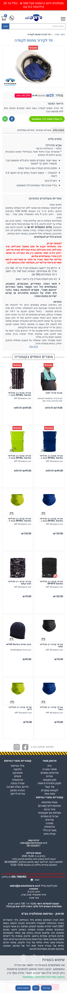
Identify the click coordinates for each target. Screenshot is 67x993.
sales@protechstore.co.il (25, 886)
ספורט (49, 823)
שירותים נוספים (50, 773)
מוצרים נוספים (43, 130)
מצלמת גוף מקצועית (49, 813)
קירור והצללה (56, 34)
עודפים (49, 819)
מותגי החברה (49, 769)
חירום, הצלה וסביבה (18, 787)
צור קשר (49, 787)
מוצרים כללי (49, 830)
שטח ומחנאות (49, 802)
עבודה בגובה (17, 783)
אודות (49, 776)
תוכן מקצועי (49, 780)
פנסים (17, 776)
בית (63, 34)
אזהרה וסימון (17, 790)
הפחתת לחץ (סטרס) (49, 806)
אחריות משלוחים (25, 130)
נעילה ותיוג (49, 834)
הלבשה (18, 769)
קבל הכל (46, 988)
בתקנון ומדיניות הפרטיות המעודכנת (44, 977)
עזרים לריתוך (17, 793)
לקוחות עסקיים (49, 790)
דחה (36, 988)
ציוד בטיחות (17, 765)
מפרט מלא (58, 130)
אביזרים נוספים (49, 816)
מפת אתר (49, 793)
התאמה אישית (23, 988)
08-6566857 (33, 846)
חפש (5, 26)
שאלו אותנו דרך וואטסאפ (45, 119)
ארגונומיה (17, 780)
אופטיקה (17, 773)
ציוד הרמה (49, 809)
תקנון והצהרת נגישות (49, 783)
